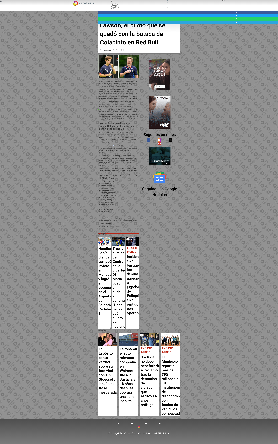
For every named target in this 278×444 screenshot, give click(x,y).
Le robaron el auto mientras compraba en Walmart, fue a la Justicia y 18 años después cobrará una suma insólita (128, 375)
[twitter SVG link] (167, 4)
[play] (128, 239)
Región (113, 9)
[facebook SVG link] (167, 1)
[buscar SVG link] (168, 8)
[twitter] (171, 140)
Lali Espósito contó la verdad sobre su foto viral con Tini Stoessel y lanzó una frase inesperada (108, 370)
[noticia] (104, 241)
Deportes (113, 3)
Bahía (112, 0)
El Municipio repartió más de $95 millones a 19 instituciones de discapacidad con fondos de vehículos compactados (173, 385)
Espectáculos (115, 6)
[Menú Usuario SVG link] (1, 1)
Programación (115, 7)
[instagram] (159, 140)
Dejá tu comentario (103, 233)
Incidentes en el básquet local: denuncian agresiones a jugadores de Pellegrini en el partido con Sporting (136, 285)
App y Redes (114, 4)
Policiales (113, 2)
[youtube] (159, 143)
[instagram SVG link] (167, 3)
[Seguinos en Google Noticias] (160, 177)
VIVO (223, 0)
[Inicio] (83, 3)
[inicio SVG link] (139, 427)
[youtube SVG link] (167, 6)
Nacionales (114, 5)
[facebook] (148, 140)
